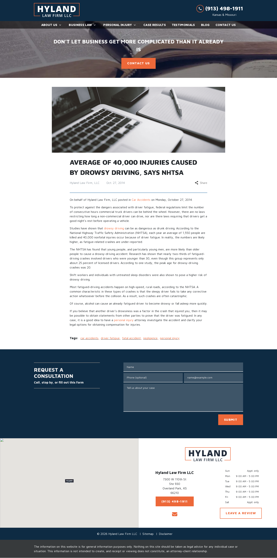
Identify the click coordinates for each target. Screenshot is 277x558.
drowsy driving (114, 228)
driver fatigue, (111, 338)
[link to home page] (57, 10)
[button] (69, 481)
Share (203, 182)
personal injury (124, 320)
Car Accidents (141, 199)
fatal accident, (132, 338)
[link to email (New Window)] (174, 514)
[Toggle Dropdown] (61, 25)
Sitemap (148, 533)
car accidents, (89, 338)
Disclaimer (166, 533)
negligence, (150, 338)
